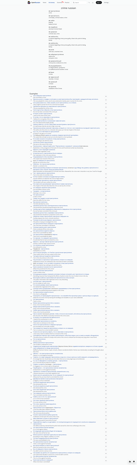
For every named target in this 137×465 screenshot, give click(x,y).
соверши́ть (84, 357)
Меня (34, 418)
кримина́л (53, 32)
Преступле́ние (60, 146)
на (39, 113)
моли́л (41, 99)
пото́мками (55, 167)
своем (51, 180)
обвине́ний (57, 209)
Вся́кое (35, 303)
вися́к (52, 50)
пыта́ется (41, 220)
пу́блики (43, 277)
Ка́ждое (35, 306)
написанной (76, 146)
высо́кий (59, 124)
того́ (68, 128)
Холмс (96, 346)
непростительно (48, 292)
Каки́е (35, 375)
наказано (56, 303)
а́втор (43, 128)
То (34, 361)
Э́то (34, 195)
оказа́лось (54, 321)
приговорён (76, 99)
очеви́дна (59, 153)
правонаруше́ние (51, 404)
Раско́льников (37, 146)
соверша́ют (48, 357)
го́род (50, 124)
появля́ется (78, 128)
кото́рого (62, 259)
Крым (52, 72)
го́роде (87, 274)
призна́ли (43, 106)
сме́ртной (58, 121)
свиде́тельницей (44, 386)
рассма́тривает (47, 184)
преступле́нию (61, 139)
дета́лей (52, 314)
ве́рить (50, 332)
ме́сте (42, 142)
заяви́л (54, 422)
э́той (94, 128)
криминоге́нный (55, 61)
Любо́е (35, 310)
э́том (52, 110)
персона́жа (55, 128)
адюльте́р (53, 434)
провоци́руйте (47, 296)
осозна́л (37, 285)
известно (41, 124)
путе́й (79, 357)
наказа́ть (53, 102)
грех (40, 281)
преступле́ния (48, 113)
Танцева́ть (36, 191)
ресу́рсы (45, 274)
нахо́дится (39, 328)
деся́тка (45, 452)
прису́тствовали (40, 445)
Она (34, 95)
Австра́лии (36, 169)
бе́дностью (57, 407)
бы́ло (44, 209)
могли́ (39, 252)
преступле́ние (55, 11)
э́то (49, 131)
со (47, 361)
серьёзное (44, 187)
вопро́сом (82, 346)
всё (41, 241)
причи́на (52, 241)
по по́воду (47, 348)
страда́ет (42, 198)
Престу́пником (37, 128)
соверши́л (38, 187)
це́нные (85, 296)
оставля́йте (65, 296)
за (57, 99)
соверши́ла (39, 95)
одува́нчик (48, 135)
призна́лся (46, 259)
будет (51, 431)
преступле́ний (59, 241)
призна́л (38, 202)
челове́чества (59, 353)
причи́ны (45, 332)
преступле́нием (46, 281)
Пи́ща (50, 169)
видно (73, 335)
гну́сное (44, 164)
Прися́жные (36, 106)
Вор (34, 202)
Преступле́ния (37, 407)
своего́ (48, 285)
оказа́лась (55, 135)
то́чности (62, 314)
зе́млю (42, 364)
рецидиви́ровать (56, 66)
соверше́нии (65, 209)
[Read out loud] (49, 11)
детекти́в (54, 415)
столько (68, 357)
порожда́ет (45, 149)
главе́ (91, 128)
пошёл (36, 113)
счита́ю (36, 117)
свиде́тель (48, 256)
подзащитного (77, 422)
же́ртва (39, 173)
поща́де (46, 99)
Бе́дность (36, 149)
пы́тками (38, 259)
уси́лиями (57, 274)
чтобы (48, 102)
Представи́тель (37, 422)
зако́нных (74, 357)
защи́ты (44, 422)
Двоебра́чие (36, 379)
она (39, 198)
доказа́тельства (47, 375)
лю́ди (42, 357)
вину (45, 202)
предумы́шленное (44, 438)
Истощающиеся (37, 274)
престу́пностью (60, 277)
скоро (39, 180)
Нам (34, 314)
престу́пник (56, 216)
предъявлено (50, 209)
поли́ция (61, 422)
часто (40, 149)
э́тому (55, 139)
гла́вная (47, 241)
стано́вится (44, 371)
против (52, 353)
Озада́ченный (37, 346)
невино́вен (46, 117)
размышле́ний (59, 169)
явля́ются (49, 167)
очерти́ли (44, 335)
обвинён (46, 110)
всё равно (54, 99)
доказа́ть (44, 252)
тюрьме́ (45, 328)
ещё (38, 110)
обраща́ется (42, 361)
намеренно (88, 346)
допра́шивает (47, 288)
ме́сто (42, 113)
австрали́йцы (42, 167)
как (77, 335)
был (71, 99)
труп (48, 335)
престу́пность (54, 16)
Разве (46, 131)
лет (48, 452)
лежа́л (82, 335)
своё (60, 99)
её (54, 431)
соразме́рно (51, 213)
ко (66, 371)
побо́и (52, 20)
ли (93, 346)
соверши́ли (40, 449)
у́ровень (64, 124)
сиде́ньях (95, 296)
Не (34, 281)
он (71, 102)
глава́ (37, 184)
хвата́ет (40, 314)
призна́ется (45, 180)
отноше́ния (48, 139)
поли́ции (62, 274)
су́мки (79, 296)
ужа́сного (43, 173)
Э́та (34, 135)
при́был (49, 415)
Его (34, 292)
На (34, 415)
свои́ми (50, 361)
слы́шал (36, 317)
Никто (35, 110)
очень (41, 169)
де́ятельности (56, 317)
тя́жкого (46, 449)
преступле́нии (62, 106)
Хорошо (35, 124)
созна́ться (84, 422)
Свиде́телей (36, 321)
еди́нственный (40, 256)
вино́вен (50, 157)
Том (34, 173)
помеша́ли (51, 274)
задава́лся (76, 346)
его (45, 102)
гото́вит (41, 216)
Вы (34, 445)
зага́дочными (46, 346)
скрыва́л (100, 346)
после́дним (58, 431)
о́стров (46, 176)
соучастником (59, 252)
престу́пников (63, 167)
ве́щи (89, 296)
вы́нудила (67, 422)
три (41, 452)
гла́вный (45, 146)
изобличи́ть (54, 36)
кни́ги (98, 128)
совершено (50, 223)
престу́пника (68, 184)
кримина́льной (46, 317)
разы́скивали (40, 102)
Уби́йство (36, 164)
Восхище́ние (37, 277)
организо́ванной (51, 277)
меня (35, 332)
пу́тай (36, 281)
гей (43, 131)
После (35, 324)
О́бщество (36, 216)
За (34, 121)
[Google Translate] (89, 2)
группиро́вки (74, 135)
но (50, 99)
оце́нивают (46, 434)
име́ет (54, 124)
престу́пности (71, 124)
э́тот (47, 124)
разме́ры (42, 285)
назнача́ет (49, 128)
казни (63, 121)
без (70, 296)
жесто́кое (41, 270)
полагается (46, 267)
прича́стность (39, 153)
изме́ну (62, 176)
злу (68, 371)
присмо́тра (74, 296)
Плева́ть (35, 364)
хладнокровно (58, 223)
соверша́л (41, 160)
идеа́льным (52, 411)
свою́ (42, 202)
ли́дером (60, 135)
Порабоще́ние (37, 368)
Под (34, 259)
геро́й (49, 146)
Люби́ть (35, 397)
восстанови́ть (70, 314)
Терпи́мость (36, 371)
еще (43, 241)
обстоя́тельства (78, 314)
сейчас (41, 288)
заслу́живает (51, 121)
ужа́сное (44, 393)
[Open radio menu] (129, 461)
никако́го (42, 139)
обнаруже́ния (94, 335)
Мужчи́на (36, 99)
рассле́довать (48, 220)
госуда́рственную (55, 176)
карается (46, 231)
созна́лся (38, 245)
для (53, 169)
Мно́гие (35, 167)
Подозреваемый (38, 157)
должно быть (44, 205)
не (40, 110)
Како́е (35, 267)
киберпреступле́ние (57, 54)
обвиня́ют (40, 418)
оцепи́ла (41, 227)
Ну (34, 131)
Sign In (99, 2)
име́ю (37, 139)
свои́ (34, 348)
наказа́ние (69, 146)
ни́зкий (46, 169)
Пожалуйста (36, 296)
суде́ (50, 422)
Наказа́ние (36, 205)
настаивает (40, 263)
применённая (61, 371)
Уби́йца (35, 180)
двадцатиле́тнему (86, 99)
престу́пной (66, 135)
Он (34, 176)
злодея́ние (53, 27)
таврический (54, 77)
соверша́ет (63, 216)
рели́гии (40, 434)
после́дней (86, 128)
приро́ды (51, 427)
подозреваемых (63, 288)
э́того (71, 209)
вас (39, 375)
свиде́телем (42, 382)
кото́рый (61, 128)
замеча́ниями (54, 346)
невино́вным (52, 106)
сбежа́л (74, 102)
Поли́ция (36, 220)
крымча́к (53, 86)
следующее (38, 431)
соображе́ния (40, 348)
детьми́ (55, 361)
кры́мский (53, 82)
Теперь (35, 198)
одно (60, 324)
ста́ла (37, 389)
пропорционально (53, 205)
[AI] (92, 2)
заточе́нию (95, 99)
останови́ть (69, 274)
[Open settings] (133, 461)
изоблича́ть (54, 43)
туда (75, 167)
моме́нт (88, 335)
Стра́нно (35, 357)
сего (74, 128)
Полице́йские (37, 335)
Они (34, 102)
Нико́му (35, 209)
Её (34, 153)
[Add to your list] (105, 96)
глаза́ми (62, 184)
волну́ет (71, 277)
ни (65, 128)
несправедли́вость (93, 357)
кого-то (40, 397)
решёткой (54, 452)
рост (74, 274)
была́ (37, 142)
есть (39, 332)
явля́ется (43, 379)
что (40, 117)
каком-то (46, 418)
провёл (38, 452)
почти (47, 411)
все (41, 332)
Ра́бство (35, 353)
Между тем (80, 167)
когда (61, 357)
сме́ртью (51, 231)
